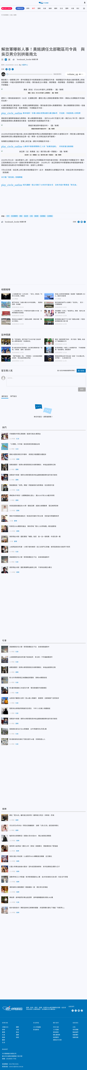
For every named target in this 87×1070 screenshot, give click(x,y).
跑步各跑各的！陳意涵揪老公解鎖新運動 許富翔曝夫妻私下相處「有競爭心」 (4, 910)
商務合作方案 (57, 1040)
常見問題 (75, 1029)
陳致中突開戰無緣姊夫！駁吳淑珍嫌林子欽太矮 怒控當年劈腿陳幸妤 (4, 518)
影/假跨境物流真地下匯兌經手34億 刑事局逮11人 (4, 741)
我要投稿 (75, 1037)
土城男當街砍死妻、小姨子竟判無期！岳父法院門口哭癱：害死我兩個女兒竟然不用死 (4, 549)
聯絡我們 (75, 1032)
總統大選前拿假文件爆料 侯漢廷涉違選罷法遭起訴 (4, 456)
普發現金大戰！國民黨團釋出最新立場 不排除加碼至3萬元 (4, 569)
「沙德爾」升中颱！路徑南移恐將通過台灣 (4, 446)
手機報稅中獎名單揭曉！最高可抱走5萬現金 (4, 436)
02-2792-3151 (14, 1064)
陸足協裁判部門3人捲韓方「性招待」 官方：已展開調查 (49, 305)
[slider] (30, 74)
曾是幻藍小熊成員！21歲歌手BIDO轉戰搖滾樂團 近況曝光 (4, 858)
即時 (28, 8)
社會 (44, 8)
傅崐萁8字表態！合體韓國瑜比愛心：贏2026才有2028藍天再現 (4, 497)
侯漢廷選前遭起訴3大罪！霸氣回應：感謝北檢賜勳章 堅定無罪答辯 (4, 508)
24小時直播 (37, 1027)
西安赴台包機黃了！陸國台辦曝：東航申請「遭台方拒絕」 (6, 321)
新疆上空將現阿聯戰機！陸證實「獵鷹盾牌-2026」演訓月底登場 (49, 296)
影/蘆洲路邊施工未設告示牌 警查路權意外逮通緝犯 (4, 690)
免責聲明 (56, 1037)
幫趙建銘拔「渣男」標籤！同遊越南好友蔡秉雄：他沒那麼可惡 (4, 487)
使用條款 (56, 1032)
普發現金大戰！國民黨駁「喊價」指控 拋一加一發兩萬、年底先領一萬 (4, 539)
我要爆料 (75, 1035)
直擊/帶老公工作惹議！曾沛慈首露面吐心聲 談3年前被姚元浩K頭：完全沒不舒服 (4, 879)
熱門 (33, 8)
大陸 (72, 8)
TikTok (82, 1011)
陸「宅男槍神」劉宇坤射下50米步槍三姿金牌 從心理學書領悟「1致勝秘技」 (6, 341)
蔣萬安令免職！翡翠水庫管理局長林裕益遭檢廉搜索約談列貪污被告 (4, 477)
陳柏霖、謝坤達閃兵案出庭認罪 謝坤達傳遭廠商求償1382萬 (4, 899)
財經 (17, 1037)
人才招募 (56, 1029)
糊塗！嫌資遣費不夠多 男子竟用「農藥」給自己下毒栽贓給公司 (49, 341)
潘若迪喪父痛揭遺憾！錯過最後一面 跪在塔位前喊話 (4, 889)
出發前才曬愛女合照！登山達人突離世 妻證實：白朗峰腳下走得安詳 (4, 700)
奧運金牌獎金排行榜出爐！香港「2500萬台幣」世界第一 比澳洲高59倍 (49, 358)
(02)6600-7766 (11, 1058)
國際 (67, 8)
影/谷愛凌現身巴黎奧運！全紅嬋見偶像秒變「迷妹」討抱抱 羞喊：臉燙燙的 (6, 350)
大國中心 (24, 65)
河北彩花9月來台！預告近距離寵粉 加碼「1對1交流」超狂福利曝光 (4, 828)
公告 (74, 1027)
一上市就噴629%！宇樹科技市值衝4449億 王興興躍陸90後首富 (6, 313)
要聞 (39, 8)
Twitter (70, 1011)
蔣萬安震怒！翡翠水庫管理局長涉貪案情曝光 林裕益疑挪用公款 (4, 467)
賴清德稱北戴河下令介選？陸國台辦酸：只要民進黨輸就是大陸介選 (49, 321)
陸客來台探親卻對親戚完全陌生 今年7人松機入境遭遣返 (4, 710)
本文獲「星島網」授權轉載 (12, 177)
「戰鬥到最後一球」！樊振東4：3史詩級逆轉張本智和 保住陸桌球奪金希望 (6, 358)
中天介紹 (56, 1027)
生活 (61, 8)
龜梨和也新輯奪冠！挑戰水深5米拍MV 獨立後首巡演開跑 (4, 838)
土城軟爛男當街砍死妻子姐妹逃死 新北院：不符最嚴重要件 (4, 659)
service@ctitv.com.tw (16, 1066)
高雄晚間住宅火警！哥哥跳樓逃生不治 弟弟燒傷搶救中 (4, 559)
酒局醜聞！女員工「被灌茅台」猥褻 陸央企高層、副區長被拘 (49, 313)
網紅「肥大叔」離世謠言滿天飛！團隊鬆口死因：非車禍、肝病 (4, 817)
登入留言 (81, 371)
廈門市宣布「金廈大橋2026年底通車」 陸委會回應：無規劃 (6, 305)
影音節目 (36, 1029)
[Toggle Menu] (84, 8)
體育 (55, 8)
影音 (78, 8)
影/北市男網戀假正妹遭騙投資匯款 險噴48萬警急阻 (4, 680)
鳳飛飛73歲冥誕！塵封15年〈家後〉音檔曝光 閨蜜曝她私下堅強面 (4, 848)
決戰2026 (20, 8)
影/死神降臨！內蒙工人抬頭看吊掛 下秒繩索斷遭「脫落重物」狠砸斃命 (49, 350)
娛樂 (50, 8)
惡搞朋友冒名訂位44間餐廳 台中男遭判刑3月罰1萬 (4, 731)
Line (79, 1011)
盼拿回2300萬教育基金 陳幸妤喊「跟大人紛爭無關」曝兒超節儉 (4, 528)
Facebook (73, 1011)
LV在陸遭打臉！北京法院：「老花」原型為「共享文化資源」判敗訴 (6, 296)
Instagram (76, 1011)
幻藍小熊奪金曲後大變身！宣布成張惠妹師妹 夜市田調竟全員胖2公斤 (4, 869)
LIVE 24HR (7, 8)
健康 (17, 1035)
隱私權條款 (56, 1035)
